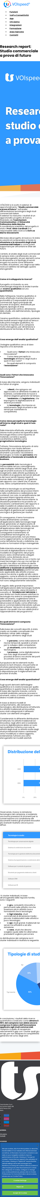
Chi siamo (15, 21)
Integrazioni (16, 25)
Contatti (14, 35)
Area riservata (17, 31)
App (12, 18)
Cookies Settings (20, 1180)
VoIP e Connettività (19, 15)
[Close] (37, 1145)
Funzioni (14, 12)
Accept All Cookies (20, 1193)
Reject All (20, 1187)
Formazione (15, 28)
